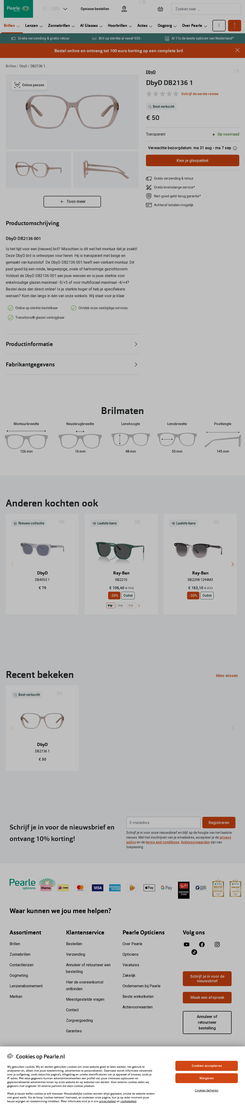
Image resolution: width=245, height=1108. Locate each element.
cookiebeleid (128, 1101)
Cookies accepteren (207, 1066)
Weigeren (207, 1078)
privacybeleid (107, 1101)
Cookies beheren (206, 1090)
